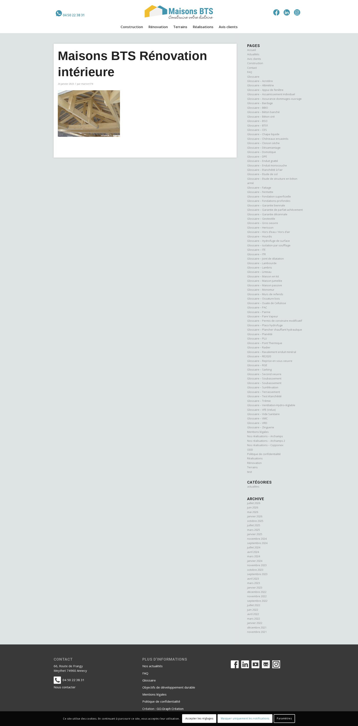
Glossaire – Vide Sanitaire (263, 414)
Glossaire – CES (257, 130)
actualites (253, 486)
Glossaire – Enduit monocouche (267, 165)
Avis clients (254, 59)
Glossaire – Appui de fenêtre (265, 90)
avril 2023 (253, 578)
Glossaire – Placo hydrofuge (265, 325)
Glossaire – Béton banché (263, 112)
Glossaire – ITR (256, 254)
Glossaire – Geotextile (261, 218)
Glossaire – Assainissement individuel (271, 94)
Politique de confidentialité (264, 454)
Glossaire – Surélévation (262, 387)
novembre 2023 (257, 565)
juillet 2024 (253, 547)
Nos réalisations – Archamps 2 (266, 441)
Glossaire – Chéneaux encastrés (267, 139)
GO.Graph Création (170, 709)
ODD (250, 449)
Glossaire (253, 76)
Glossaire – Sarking (259, 369)
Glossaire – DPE (257, 156)
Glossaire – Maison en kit (263, 276)
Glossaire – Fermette (260, 192)
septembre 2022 (257, 601)
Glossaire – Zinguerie (260, 427)
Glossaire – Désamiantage (264, 147)
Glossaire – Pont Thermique (264, 343)
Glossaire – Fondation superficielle (269, 196)
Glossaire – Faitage (259, 187)
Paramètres (284, 718)
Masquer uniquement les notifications (245, 718)
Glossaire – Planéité (259, 334)
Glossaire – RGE (257, 365)
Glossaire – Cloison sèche (263, 143)
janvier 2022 (254, 623)
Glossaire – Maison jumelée (264, 281)
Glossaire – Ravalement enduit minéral (271, 352)
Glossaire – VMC (257, 418)
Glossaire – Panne (258, 312)
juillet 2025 (253, 525)
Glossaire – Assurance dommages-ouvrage (274, 99)
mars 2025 (253, 530)
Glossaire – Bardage (260, 103)
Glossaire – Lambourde (262, 263)
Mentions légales (258, 432)
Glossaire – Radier (258, 347)
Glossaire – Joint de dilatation (265, 258)
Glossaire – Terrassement (263, 392)
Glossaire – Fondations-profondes (268, 201)
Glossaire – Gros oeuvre (262, 223)
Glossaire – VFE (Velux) (261, 410)
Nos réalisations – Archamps (265, 436)
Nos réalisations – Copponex (265, 445)
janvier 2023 (254, 587)
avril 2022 (253, 614)
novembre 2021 (257, 632)
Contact (252, 68)
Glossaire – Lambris (259, 267)
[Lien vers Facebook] (276, 12)
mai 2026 (252, 512)
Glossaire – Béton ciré (261, 116)
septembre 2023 (257, 574)
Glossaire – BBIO (257, 108)
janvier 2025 (254, 534)
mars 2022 (253, 618)
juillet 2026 (253, 503)
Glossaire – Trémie (259, 401)
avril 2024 (253, 552)
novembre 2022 (257, 596)
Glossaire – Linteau (259, 272)
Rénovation (254, 463)
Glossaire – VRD (257, 423)
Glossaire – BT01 (257, 125)
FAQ (249, 72)
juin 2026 (252, 507)
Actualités (253, 54)
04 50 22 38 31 (74, 15)
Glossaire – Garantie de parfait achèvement (275, 210)
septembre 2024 (257, 543)
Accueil (251, 50)
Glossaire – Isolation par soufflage (268, 245)
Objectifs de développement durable (168, 687)
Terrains (252, 467)
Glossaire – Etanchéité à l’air (265, 170)
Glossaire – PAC (257, 307)
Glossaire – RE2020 (259, 356)
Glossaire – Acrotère (260, 81)
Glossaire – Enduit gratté (262, 161)
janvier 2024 (254, 561)
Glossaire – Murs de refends (265, 294)
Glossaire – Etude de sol (262, 174)
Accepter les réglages (199, 718)
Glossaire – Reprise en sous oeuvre (269, 361)
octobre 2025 (255, 521)
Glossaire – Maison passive (264, 285)
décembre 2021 (256, 627)
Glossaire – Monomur (260, 289)
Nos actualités (152, 666)
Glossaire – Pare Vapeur (262, 316)
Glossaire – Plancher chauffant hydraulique (274, 329)
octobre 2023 (255, 570)
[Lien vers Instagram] (297, 12)
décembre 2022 (256, 592)
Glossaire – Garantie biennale (266, 205)
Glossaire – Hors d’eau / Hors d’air (268, 232)
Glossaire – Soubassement (264, 378)
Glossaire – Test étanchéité (264, 396)
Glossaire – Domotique (261, 152)
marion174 (87, 83)
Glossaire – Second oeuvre (264, 374)
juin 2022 (252, 610)
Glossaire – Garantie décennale (267, 214)
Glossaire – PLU (257, 338)
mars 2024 (253, 556)
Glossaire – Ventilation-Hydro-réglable (271, 405)
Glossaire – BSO (257, 121)
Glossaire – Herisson (260, 227)
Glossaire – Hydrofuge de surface (268, 241)
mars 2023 (253, 583)
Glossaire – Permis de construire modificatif (274, 321)
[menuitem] (70, 13)
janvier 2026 (254, 516)
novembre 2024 (257, 539)
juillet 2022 (253, 605)
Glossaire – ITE (256, 250)
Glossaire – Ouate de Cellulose (266, 303)
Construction (255, 63)
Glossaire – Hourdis (259, 236)
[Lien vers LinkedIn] (287, 12)
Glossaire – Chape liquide (263, 134)
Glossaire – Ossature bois (263, 298)
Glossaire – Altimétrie (260, 85)
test (249, 472)
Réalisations (255, 458)
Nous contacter (65, 687)
